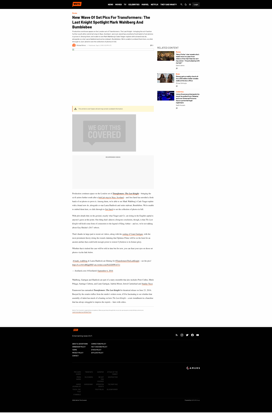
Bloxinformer (112, 389)
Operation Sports (100, 385)
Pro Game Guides (77, 373)
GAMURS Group (195, 400)
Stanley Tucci (147, 283)
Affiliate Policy (97, 353)
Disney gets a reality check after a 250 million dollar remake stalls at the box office (187, 78)
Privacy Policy (77, 353)
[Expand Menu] (190, 4)
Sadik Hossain (180, 105)
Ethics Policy (96, 350)
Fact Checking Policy (99, 347)
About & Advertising (80, 344)
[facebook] (192, 335)
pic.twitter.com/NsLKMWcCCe (107, 264)
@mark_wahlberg (80, 260)
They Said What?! (168, 4)
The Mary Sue (113, 384)
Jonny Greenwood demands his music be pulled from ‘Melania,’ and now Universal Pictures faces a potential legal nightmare (187, 98)
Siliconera (89, 377)
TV (125, 4)
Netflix (154, 4)
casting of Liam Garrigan (132, 234)
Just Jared (109, 209)
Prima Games (78, 378)
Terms (74, 350)
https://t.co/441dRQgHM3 (83, 264)
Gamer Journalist (76, 385)
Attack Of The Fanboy (112, 373)
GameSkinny (88, 384)
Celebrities (134, 4)
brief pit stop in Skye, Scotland (111, 197)
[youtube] (197, 335)
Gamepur (100, 372)
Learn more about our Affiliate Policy (81, 312)
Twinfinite (89, 372)
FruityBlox (99, 389)
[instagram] (182, 335)
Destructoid (113, 377)
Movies (118, 4)
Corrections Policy (98, 344)
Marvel (145, 4)
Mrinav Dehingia (181, 83)
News (110, 4)
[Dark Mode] (186, 4)
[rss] (177, 335)
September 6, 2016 (105, 270)
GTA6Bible (77, 394)
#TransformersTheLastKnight (127, 260)
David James (180, 65)
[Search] (181, 4)
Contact (75, 356)
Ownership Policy (79, 347)
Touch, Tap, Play (76, 390)
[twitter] (187, 335)
